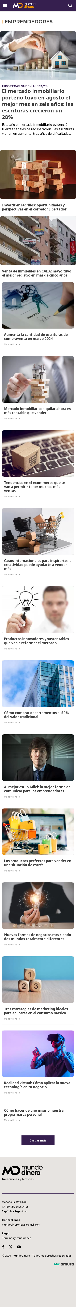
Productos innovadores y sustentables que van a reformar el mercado (36, 640)
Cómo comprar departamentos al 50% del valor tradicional (36, 714)
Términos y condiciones (16, 1238)
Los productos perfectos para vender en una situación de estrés (37, 863)
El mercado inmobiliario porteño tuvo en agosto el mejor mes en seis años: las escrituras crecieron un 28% (37, 104)
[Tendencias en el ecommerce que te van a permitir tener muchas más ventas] (38, 453)
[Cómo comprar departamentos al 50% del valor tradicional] (38, 683)
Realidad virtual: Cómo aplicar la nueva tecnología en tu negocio (37, 1085)
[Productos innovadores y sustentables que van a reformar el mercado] (38, 609)
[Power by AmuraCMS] (64, 1264)
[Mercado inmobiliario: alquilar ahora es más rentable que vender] (38, 379)
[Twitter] (11, 1246)
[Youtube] (19, 1246)
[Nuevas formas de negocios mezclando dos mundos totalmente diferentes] (38, 905)
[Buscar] (70, 5)
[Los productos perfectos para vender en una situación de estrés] (38, 831)
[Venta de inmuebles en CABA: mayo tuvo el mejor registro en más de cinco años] (38, 240)
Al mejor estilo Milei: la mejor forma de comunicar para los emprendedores (37, 789)
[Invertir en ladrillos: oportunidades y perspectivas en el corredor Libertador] (38, 174)
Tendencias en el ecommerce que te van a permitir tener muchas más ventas (34, 486)
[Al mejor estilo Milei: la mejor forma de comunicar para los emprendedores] (38, 757)
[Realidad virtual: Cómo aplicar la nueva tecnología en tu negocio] (38, 1053)
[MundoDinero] (24, 5)
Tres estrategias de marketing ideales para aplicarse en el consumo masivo (36, 1011)
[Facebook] (4, 1246)
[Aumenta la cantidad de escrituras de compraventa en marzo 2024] (38, 305)
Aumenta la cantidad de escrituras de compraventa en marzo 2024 (36, 336)
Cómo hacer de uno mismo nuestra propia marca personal (34, 1112)
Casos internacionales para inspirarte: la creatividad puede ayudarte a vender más (38, 564)
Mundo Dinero (12, 344)
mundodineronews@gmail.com (21, 1224)
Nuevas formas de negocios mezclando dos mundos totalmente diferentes (37, 936)
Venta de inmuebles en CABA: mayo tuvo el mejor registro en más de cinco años (36, 273)
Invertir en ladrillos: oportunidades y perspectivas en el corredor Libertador (34, 207)
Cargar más (38, 1140)
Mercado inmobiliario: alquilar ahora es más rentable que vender (37, 410)
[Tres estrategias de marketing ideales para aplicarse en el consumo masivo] (38, 979)
